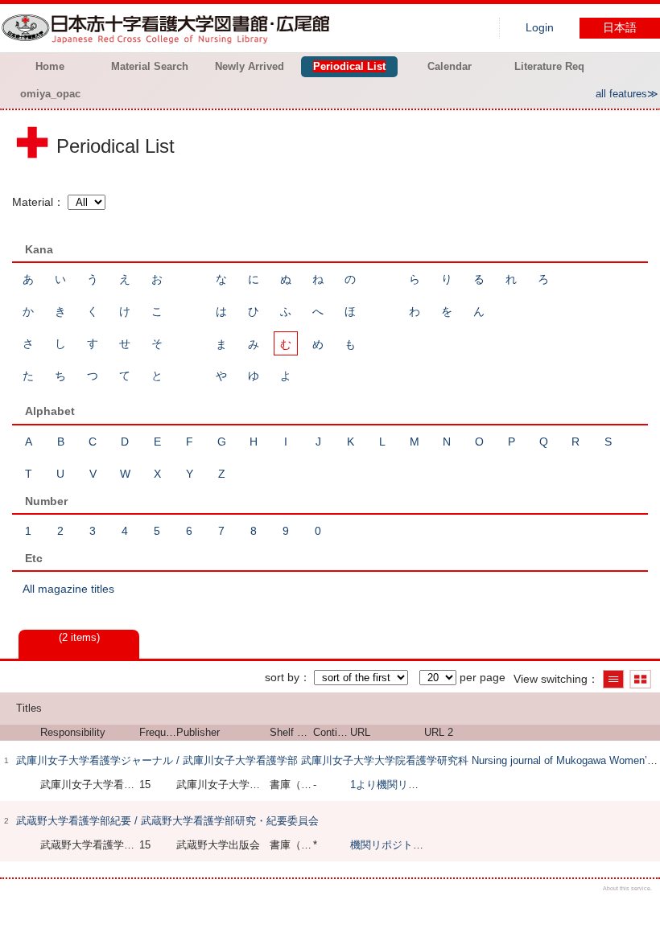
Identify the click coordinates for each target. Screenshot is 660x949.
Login (540, 28)
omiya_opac (50, 94)
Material (32, 201)
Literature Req (549, 66)
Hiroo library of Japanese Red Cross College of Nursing (169, 28)
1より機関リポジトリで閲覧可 (421, 785)
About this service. (627, 888)
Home (49, 66)
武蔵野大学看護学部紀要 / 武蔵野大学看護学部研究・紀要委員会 (167, 821)
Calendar (449, 66)
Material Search (149, 66)
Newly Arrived (249, 66)
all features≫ (627, 94)
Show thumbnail (640, 679)
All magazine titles (68, 588)
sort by (282, 677)
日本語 (620, 28)
